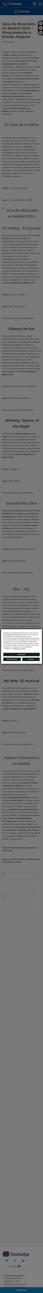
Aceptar (31, 659)
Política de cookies (19, 649)
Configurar (21, 654)
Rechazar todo (12, 659)
